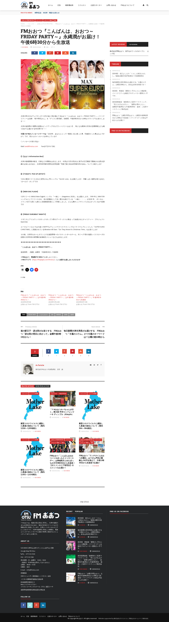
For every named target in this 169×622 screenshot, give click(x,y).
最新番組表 (69, 5)
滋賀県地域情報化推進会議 (30, 590)
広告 (59, 5)
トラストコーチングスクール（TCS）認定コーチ (37, 587)
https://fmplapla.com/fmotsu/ (44, 260)
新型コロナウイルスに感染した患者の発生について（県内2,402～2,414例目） (33, 472)
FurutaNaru (83, 551)
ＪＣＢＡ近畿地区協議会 (29, 579)
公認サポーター (96, 5)
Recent (69, 511)
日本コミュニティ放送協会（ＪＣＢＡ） (34, 576)
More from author (42, 386)
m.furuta (25, 47)
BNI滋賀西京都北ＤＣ (28, 582)
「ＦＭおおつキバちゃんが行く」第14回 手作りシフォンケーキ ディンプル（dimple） (62, 411)
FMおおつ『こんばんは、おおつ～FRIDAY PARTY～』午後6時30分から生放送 (88, 297)
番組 (55, 20)
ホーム (50, 5)
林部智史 (58, 314)
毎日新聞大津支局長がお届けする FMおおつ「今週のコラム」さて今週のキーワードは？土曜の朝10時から (84, 333)
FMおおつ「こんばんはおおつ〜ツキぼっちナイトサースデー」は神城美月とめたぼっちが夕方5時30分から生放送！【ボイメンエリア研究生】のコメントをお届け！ (62, 461)
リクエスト (82, 5)
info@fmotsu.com (33, 570)
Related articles (28, 386)
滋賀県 (72, 314)
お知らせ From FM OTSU (28, 20)
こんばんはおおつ (43, 314)
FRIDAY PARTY (32, 314)
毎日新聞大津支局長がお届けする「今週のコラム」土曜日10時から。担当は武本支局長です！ (90, 532)
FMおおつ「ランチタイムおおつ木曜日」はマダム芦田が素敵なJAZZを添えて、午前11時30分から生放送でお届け (91, 459)
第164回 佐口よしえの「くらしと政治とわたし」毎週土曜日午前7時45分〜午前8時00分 (90, 520)
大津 (52, 314)
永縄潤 (65, 314)
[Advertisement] (129, 163)
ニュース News (34, 393)
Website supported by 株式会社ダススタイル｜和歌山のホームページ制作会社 (123, 618)
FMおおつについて (127, 5)
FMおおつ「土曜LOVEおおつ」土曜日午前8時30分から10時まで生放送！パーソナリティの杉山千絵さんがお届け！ (90, 576)
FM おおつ (79, 618)
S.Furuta (82, 525)
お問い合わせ (111, 5)
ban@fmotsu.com (31, 146)
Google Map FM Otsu (28, 551)
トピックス (39, 20)
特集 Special (62, 393)
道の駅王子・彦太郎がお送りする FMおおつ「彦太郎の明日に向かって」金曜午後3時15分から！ (41, 333)
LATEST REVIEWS (118, 44)
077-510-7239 (30, 554)
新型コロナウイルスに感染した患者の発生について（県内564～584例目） (91, 425)
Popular (79, 511)
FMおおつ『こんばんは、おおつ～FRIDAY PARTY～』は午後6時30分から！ (33, 297)
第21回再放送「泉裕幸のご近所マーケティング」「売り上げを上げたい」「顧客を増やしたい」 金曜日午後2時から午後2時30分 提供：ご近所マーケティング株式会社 (90, 561)
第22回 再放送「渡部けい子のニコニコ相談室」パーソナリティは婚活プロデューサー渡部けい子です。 (90, 545)
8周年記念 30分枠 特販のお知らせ (47, 13)
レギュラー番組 (48, 20)
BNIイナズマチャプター (28, 584)
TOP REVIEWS (133, 44)
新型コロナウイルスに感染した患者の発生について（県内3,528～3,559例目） (33, 425)
